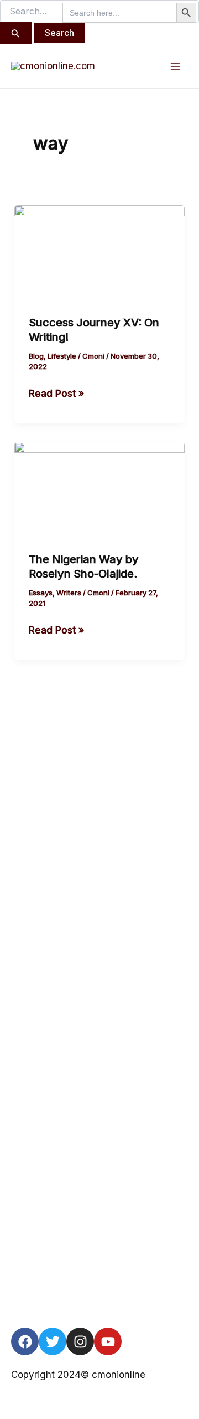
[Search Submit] (16, 33)
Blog (36, 355)
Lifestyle (62, 355)
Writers (68, 592)
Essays (41, 592)
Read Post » (56, 392)
